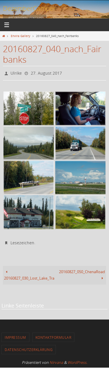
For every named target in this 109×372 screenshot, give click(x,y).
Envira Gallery (20, 36)
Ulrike (16, 72)
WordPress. (77, 359)
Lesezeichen (22, 240)
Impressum (15, 334)
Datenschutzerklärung (29, 347)
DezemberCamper (29, 8)
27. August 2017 (46, 72)
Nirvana (56, 359)
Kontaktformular (53, 334)
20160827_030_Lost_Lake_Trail (29, 275)
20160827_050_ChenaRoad (82, 269)
